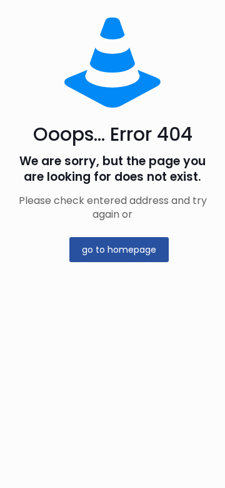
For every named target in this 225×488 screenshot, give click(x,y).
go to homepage (119, 249)
